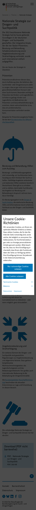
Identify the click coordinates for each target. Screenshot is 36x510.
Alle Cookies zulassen (15, 276)
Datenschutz (7, 291)
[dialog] (18, 255)
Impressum (18, 291)
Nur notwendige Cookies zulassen (18, 267)
